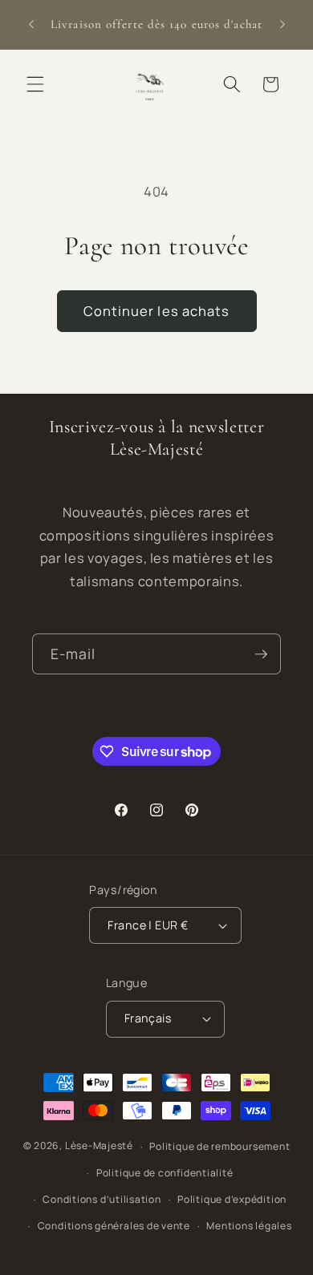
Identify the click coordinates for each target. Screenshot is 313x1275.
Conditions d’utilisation (102, 1199)
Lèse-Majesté (99, 1146)
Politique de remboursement (219, 1146)
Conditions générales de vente (114, 1225)
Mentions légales (248, 1225)
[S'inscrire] (261, 654)
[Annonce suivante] (282, 24)
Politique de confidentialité (165, 1173)
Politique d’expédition (232, 1199)
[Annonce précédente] (31, 24)
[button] (35, 84)
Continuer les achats (156, 311)
